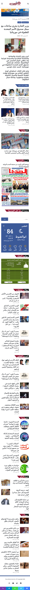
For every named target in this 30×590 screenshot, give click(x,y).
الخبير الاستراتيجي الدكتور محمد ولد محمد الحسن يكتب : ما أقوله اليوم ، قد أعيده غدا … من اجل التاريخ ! (10, 322)
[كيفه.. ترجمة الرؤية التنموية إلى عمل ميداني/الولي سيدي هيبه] (5, 492)
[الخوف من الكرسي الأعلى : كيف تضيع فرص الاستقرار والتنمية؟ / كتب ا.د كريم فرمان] (22, 112)
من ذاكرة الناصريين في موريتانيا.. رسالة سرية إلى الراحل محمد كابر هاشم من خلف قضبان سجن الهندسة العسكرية (10, 532)
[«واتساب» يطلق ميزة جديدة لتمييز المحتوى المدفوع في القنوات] (24, 468)
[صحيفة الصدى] (15, 3)
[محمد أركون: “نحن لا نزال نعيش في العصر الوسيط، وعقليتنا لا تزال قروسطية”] (24, 333)
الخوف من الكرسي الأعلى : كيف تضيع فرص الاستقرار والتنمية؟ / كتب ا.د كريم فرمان (22, 120)
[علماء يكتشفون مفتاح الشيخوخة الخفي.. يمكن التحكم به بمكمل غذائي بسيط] (24, 565)
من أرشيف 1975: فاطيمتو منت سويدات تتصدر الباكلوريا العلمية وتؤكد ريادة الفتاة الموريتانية (10, 555)
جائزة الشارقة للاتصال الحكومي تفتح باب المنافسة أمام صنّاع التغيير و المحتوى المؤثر (10, 396)
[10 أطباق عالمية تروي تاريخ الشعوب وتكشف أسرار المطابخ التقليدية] (24, 544)
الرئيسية (24, 19)
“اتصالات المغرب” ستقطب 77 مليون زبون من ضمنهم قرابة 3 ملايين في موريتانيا (10, 446)
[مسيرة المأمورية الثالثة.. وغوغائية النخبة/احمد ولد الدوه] (5, 483)
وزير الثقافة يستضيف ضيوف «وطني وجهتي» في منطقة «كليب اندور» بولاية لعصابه (10, 408)
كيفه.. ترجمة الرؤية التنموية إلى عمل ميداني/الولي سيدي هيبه (20, 492)
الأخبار (19, 22)
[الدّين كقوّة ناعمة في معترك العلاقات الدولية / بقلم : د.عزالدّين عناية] (24, 385)
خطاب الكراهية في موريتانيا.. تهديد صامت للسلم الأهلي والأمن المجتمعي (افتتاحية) (16, 152)
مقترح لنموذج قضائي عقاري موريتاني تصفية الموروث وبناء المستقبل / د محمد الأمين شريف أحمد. (10, 345)
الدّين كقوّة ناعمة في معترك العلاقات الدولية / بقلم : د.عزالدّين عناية (11, 385)
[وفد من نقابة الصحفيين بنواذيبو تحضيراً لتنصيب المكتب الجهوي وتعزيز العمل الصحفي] (22, 92)
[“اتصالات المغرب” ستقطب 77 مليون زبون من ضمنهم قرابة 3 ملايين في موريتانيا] (24, 446)
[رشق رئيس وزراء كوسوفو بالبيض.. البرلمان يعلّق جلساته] (24, 521)
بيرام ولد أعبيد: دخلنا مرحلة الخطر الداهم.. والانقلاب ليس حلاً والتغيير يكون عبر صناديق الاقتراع (8, 121)
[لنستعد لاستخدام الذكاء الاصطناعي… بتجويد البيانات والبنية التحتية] (24, 436)
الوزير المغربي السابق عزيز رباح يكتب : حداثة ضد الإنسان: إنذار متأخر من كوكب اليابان (11, 308)
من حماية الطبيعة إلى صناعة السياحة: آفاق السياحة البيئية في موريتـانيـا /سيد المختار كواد (21, 504)
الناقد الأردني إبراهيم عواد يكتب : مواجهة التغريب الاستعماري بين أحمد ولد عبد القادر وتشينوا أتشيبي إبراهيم (8, 101)
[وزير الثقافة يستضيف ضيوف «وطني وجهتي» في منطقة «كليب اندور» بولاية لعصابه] (24, 407)
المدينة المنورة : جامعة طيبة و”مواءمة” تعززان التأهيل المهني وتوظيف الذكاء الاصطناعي (11, 425)
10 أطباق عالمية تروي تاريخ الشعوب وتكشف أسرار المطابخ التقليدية (11, 544)
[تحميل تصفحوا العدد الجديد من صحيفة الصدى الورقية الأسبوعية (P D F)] (15, 206)
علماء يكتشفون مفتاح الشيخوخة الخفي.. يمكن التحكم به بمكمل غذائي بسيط (11, 566)
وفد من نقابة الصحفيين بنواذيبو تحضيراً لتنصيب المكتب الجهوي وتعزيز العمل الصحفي (23, 100)
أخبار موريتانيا (16, 19)
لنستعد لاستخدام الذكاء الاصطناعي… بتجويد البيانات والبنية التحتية (11, 435)
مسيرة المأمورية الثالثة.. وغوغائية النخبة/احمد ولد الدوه (21, 483)
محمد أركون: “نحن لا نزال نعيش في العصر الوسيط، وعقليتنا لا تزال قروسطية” (10, 333)
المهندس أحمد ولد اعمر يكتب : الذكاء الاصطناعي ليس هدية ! (11, 457)
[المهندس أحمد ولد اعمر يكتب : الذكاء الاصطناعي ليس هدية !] (24, 458)
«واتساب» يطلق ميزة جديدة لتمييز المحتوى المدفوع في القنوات (11, 467)
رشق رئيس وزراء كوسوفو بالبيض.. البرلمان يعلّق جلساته (10, 521)
